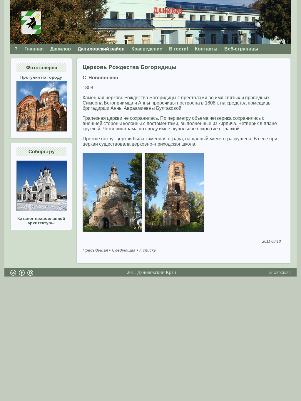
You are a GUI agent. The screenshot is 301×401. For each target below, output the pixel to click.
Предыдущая (95, 250)
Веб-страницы (241, 48)
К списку (147, 250)
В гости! (178, 48)
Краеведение (146, 48)
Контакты (206, 48)
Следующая (123, 250)
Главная (34, 48)
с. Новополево (100, 77)
